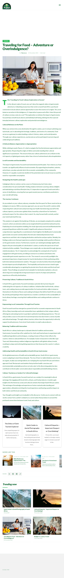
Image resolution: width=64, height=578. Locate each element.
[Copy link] (20, 473)
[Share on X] (9, 473)
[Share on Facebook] (13, 473)
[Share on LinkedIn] (16, 473)
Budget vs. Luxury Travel (41, 536)
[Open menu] (59, 5)
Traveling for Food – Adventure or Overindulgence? (14, 537)
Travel (6, 41)
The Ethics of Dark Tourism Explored (12, 425)
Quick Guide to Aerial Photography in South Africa (32, 428)
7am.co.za (24, 53)
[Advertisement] (32, 23)
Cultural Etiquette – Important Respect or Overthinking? (52, 428)
